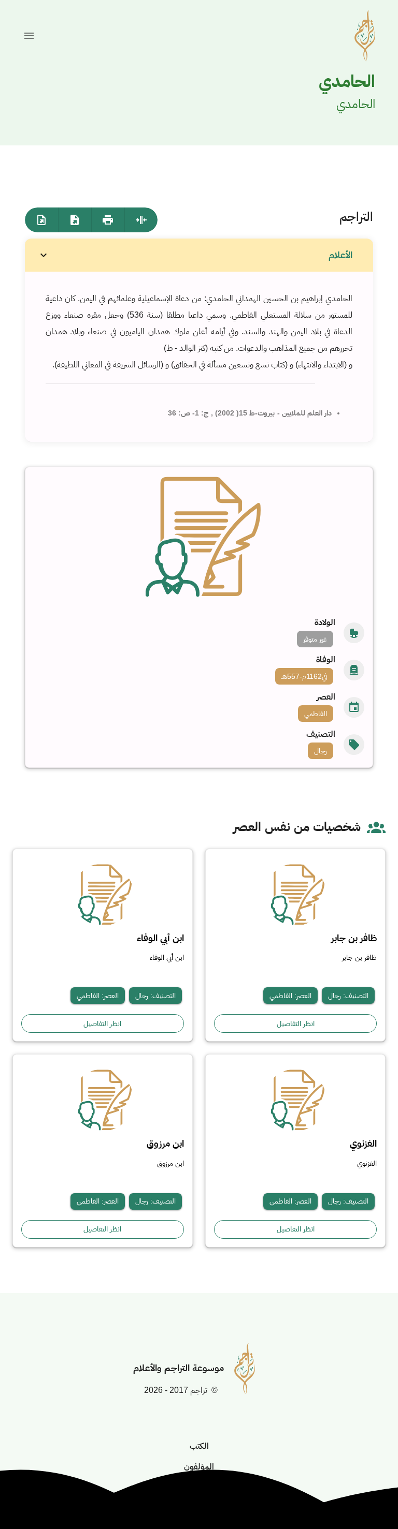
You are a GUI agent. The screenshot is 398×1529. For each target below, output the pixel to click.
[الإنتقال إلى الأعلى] (365, 1496)
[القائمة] (29, 35)
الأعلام (340, 255)
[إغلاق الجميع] (141, 219)
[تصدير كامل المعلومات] (74, 219)
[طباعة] (107, 219)
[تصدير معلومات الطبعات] (41, 219)
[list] (199, 688)
